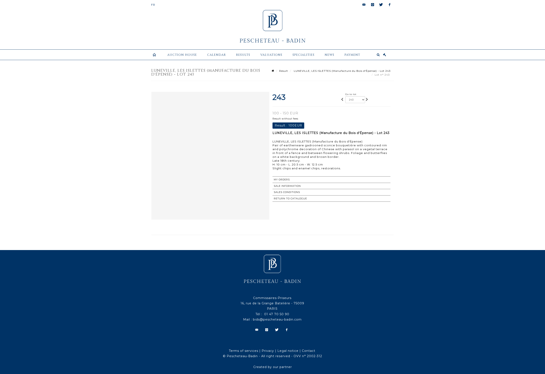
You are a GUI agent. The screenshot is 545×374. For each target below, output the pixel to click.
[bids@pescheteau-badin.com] (364, 4)
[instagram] (372, 4)
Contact (308, 351)
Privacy (268, 351)
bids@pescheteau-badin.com (277, 319)
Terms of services (243, 351)
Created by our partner (272, 367)
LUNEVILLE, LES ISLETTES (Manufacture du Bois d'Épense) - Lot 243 (342, 70)
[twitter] (381, 4)
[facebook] (389, 4)
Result (283, 70)
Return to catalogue (290, 198)
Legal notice (287, 351)
